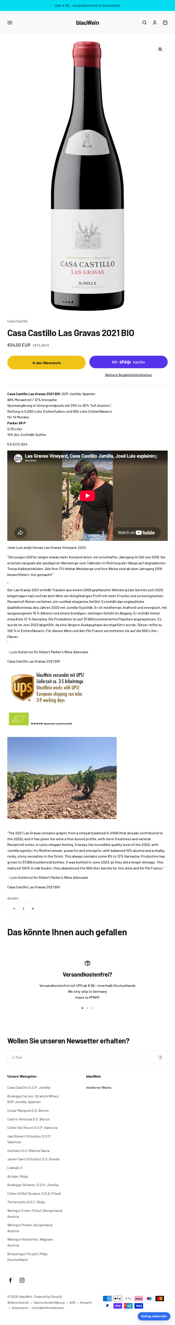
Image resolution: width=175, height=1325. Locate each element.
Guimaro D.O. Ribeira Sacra (28, 1150)
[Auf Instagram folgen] (22, 1280)
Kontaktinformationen (48, 1308)
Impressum (20, 1308)
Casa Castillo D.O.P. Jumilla (28, 1087)
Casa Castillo (17, 321)
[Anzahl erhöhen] (32, 908)
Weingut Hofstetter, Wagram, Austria (30, 1242)
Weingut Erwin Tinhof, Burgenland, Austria (35, 1213)
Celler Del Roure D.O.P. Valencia (32, 1127)
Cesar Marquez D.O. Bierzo (28, 1110)
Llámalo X (15, 1167)
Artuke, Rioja (17, 1176)
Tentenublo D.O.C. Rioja (26, 1202)
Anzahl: (13, 898)
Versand (85, 1302)
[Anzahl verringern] (14, 908)
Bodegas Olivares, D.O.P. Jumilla (32, 1184)
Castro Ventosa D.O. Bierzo (28, 1119)
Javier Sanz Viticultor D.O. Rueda (33, 1159)
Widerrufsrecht (18, 1302)
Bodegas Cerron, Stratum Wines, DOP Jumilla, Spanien (33, 1099)
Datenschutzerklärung (49, 1302)
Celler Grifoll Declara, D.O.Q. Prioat (34, 1193)
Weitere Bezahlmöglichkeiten (128, 375)
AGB (72, 1302)
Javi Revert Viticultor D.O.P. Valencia (29, 1139)
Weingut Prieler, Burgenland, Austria (30, 1228)
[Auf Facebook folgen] (10, 1280)
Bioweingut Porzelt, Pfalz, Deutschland (27, 1257)
